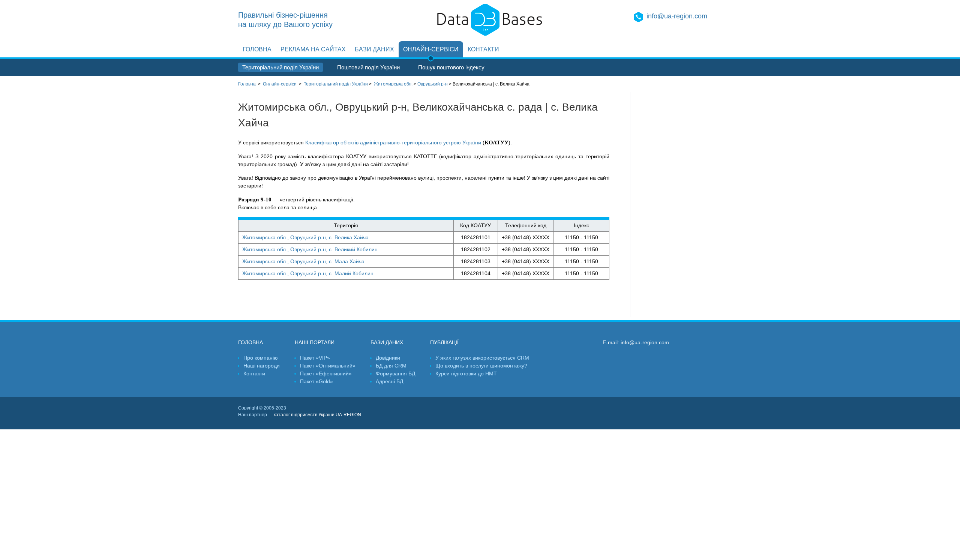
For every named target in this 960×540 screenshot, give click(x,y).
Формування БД (395, 373)
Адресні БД (389, 381)
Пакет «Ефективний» (326, 373)
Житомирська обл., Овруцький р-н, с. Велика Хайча (305, 237)
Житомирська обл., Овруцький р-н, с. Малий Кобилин (308, 273)
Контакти (483, 49)
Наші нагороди (261, 366)
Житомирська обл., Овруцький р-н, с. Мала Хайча (303, 261)
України (336, 84)
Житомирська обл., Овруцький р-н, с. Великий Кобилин (310, 249)
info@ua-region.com (676, 16)
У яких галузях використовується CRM (482, 358)
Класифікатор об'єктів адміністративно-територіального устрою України (393, 143)
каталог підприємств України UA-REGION (317, 414)
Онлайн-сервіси (431, 49)
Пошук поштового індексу (451, 67)
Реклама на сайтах (313, 49)
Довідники (388, 358)
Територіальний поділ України (280, 67)
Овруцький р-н (432, 84)
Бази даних (374, 49)
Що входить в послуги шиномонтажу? (481, 366)
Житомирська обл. (393, 84)
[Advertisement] (676, 204)
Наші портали (314, 342)
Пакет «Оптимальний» (328, 366)
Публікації (444, 342)
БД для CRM (391, 366)
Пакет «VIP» (315, 358)
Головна (257, 49)
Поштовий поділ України (368, 67)
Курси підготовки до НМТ (466, 373)
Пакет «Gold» (316, 381)
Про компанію (260, 358)
